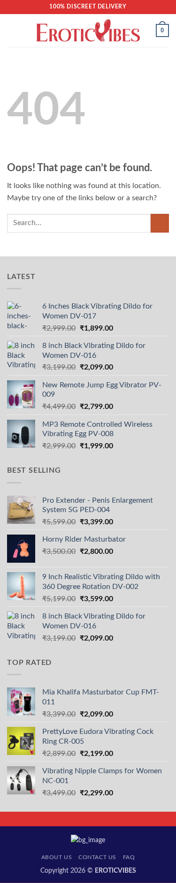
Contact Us (97, 857)
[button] (12, 30)
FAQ (129, 857)
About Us (56, 857)
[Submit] (160, 223)
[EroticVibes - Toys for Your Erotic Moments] (88, 30)
